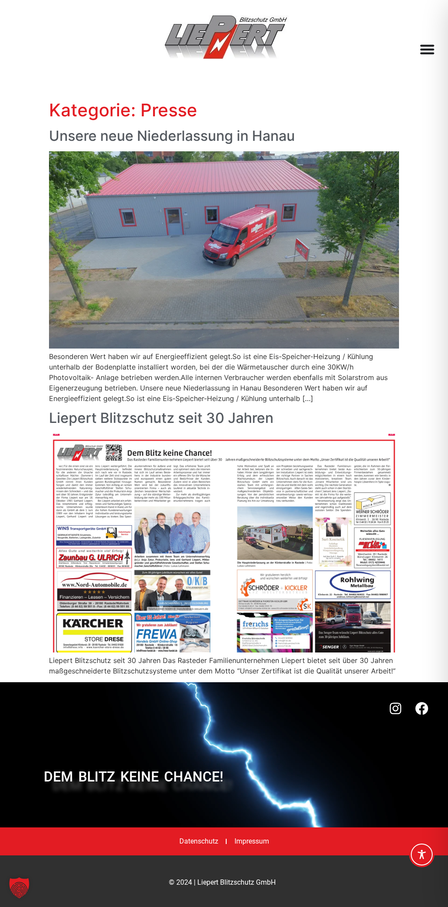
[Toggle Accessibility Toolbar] (422, 854)
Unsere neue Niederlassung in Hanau (172, 135)
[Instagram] (395, 708)
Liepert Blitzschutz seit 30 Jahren (161, 417)
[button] (19, 888)
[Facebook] (422, 708)
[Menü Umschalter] (427, 49)
